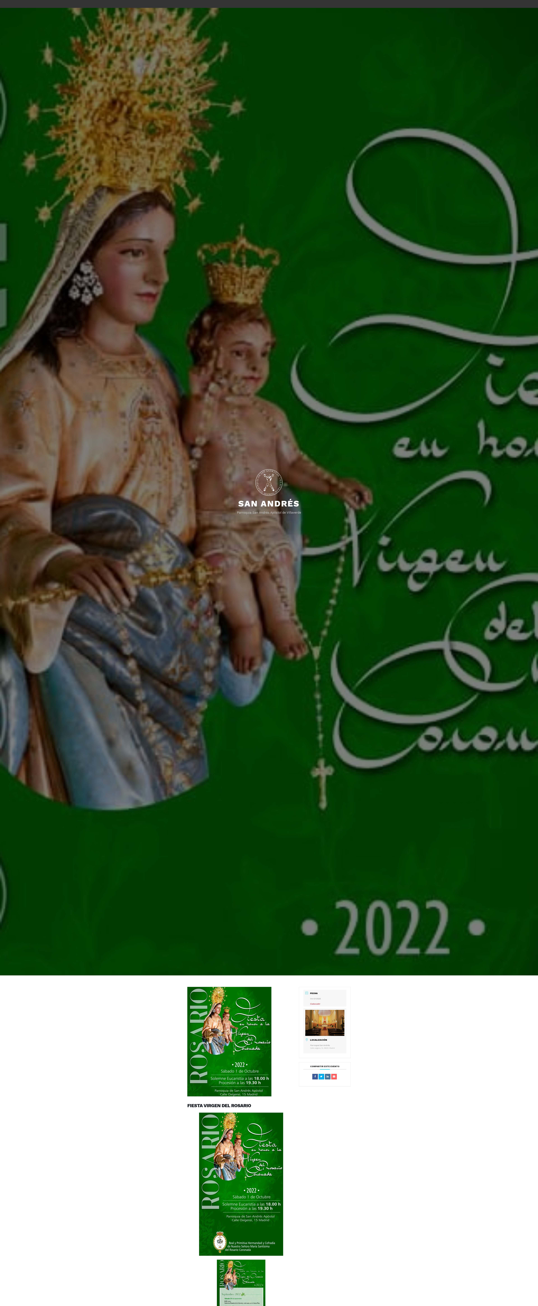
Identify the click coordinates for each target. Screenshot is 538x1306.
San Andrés (269, 504)
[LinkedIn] (328, 1076)
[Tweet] (321, 1076)
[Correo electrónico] (334, 1076)
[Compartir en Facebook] (315, 1076)
